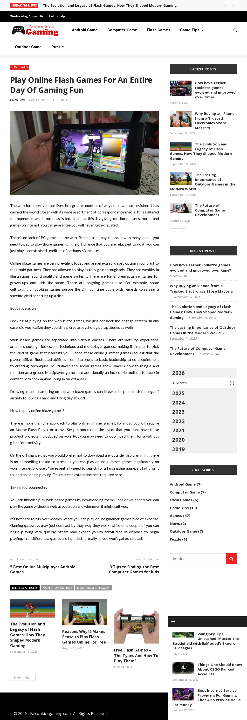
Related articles (25, 588)
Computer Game (122, 30)
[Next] (181, 231)
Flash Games (158, 30)
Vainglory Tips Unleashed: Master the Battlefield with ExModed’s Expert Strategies (205, 641)
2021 (178, 430)
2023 (178, 411)
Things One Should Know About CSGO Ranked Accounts (220, 669)
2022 (178, 421)
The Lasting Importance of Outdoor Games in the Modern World (202, 181)
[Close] (173, 621)
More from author (57, 588)
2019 (178, 449)
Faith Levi (17, 100)
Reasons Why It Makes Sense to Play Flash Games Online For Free (84, 637)
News (175, 523)
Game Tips (189, 30)
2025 (178, 393)
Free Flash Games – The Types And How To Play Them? (136, 655)
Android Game (85, 30)
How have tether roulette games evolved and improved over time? (215, 89)
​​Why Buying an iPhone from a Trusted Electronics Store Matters (214, 120)
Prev (17, 677)
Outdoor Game (28, 47)
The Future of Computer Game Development (210, 210)
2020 (178, 439)
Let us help (57, 16)
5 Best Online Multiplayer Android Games (42, 569)
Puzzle (57, 47)
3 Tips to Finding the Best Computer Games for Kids (134, 569)
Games (176, 515)
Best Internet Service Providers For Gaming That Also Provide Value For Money (206, 697)
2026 (178, 372)
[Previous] (173, 231)
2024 (178, 402)
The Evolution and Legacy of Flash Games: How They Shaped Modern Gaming (110, 5)
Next (28, 677)
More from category (93, 588)
